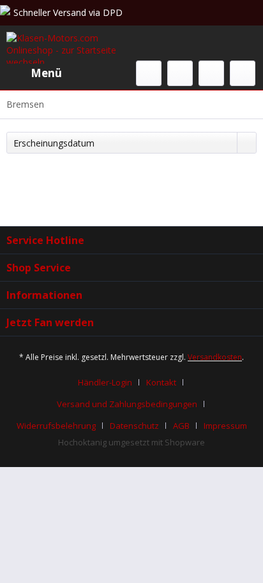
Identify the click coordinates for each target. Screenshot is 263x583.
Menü (46, 73)
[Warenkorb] (242, 73)
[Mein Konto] (211, 73)
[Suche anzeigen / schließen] (149, 73)
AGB (181, 425)
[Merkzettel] (180, 73)
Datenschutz (134, 425)
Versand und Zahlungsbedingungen (127, 404)
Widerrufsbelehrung (56, 425)
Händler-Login (105, 382)
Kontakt (161, 382)
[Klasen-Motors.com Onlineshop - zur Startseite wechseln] (69, 48)
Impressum (225, 425)
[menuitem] (34, 73)
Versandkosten (215, 357)
